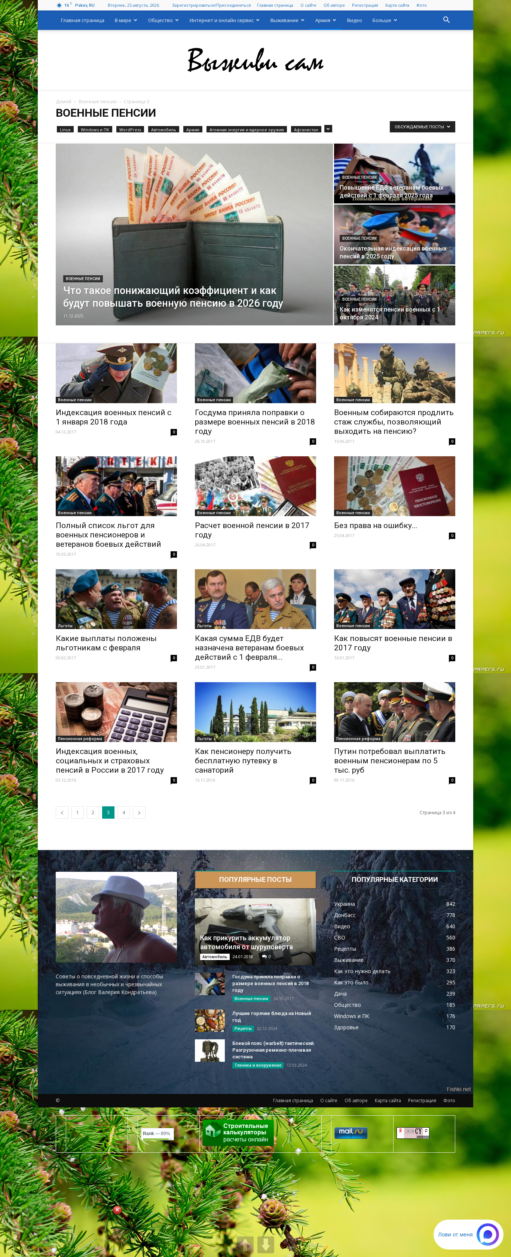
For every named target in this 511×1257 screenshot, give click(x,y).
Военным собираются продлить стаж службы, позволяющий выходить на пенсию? (394, 422)
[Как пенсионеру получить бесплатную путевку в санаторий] (255, 712)
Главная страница (275, 5)
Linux (65, 129)
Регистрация (365, 5)
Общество (160, 20)
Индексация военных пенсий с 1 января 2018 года (113, 417)
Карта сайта (397, 5)
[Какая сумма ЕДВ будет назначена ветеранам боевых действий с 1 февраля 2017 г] (255, 599)
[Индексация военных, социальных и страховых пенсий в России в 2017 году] (116, 712)
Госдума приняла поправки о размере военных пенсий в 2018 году (255, 422)
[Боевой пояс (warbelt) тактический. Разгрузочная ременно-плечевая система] (210, 1050)
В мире (123, 20)
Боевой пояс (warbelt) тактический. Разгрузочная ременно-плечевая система (273, 1050)
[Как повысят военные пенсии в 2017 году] (394, 599)
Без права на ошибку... (375, 525)
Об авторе (334, 5)
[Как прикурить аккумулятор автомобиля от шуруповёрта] (255, 931)
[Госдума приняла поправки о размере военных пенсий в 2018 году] (255, 373)
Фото (421, 5)
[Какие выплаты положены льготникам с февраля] (116, 599)
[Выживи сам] (255, 60)
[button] (446, 20)
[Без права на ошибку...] (394, 486)
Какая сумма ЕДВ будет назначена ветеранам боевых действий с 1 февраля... (249, 648)
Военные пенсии (98, 101)
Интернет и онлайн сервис (222, 20)
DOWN (265, 1244)
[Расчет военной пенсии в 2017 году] (255, 486)
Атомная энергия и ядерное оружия (246, 129)
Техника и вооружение (258, 1065)
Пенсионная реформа (80, 738)
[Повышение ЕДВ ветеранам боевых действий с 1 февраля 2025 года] (394, 173)
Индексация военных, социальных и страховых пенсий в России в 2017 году (110, 761)
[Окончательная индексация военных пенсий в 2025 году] (394, 234)
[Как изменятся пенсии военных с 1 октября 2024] (394, 295)
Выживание (284, 20)
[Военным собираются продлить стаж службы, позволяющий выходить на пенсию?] (394, 373)
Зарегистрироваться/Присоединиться (211, 5)
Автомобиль (163, 129)
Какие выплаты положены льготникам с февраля (106, 643)
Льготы (65, 625)
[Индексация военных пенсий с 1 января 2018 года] (116, 373)
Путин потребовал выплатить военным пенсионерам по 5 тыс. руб (390, 761)
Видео (354, 20)
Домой (63, 101)
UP (245, 1244)
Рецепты (243, 1028)
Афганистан (306, 129)
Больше (382, 20)
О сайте (308, 5)
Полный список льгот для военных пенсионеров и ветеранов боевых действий (108, 535)
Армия (322, 20)
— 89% (156, 1133)
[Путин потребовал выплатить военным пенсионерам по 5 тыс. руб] (394, 712)
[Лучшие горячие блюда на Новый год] (210, 1020)
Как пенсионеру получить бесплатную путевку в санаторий (243, 761)
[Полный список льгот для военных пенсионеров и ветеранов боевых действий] (116, 486)
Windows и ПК (95, 129)
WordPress (130, 129)
